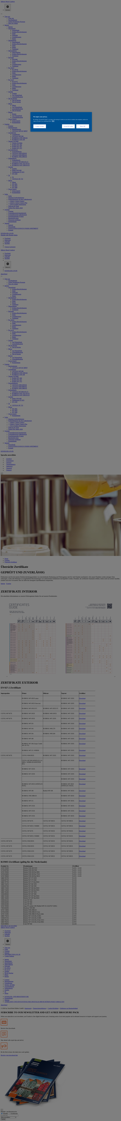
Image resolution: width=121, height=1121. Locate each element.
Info (53, 121)
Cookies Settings (39, 126)
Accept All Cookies (68, 126)
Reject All (82, 126)
